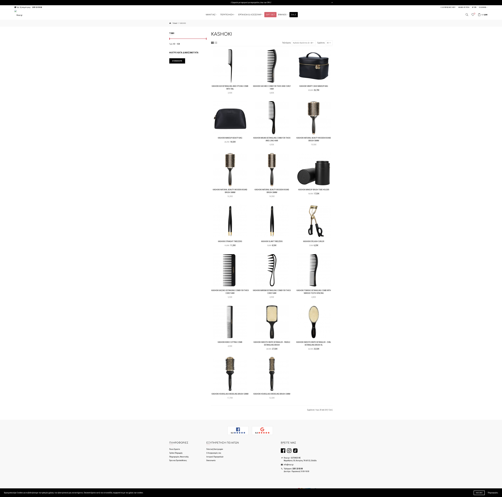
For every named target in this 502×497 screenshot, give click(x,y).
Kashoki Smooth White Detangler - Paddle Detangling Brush (272, 343)
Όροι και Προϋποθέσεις (178, 460)
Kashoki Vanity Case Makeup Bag (314, 86)
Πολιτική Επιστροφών (214, 449)
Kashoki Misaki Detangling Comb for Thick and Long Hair (271, 139)
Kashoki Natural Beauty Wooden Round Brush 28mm (272, 191)
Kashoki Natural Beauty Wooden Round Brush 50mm (313, 139)
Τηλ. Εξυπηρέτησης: (29, 7)
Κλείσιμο (479, 493)
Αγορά (474, 7)
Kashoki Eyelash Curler (313, 241)
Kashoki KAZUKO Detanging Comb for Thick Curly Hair (230, 291)
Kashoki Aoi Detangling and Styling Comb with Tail (230, 87)
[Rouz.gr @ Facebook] (283, 452)
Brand (175, 23)
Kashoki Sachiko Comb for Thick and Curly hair (272, 87)
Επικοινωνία (210, 460)
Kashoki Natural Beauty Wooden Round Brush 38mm (230, 191)
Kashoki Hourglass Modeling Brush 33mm (271, 394)
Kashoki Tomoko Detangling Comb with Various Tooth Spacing (314, 291)
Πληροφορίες (493, 493)
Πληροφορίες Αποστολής (179, 457)
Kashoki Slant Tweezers (272, 241)
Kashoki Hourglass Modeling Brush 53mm (230, 394)
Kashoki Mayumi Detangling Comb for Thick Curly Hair (272, 291)
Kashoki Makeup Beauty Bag (230, 138)
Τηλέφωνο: (293, 469)
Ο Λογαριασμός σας (213, 453)
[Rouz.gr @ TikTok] (295, 452)
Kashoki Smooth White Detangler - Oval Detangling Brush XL (313, 343)
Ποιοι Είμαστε (174, 449)
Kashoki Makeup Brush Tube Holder (313, 189)
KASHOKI (183, 23)
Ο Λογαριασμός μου (448, 7)
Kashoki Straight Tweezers (230, 241)
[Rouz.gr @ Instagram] (288, 452)
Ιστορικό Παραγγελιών (214, 457)
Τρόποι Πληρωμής (176, 453)
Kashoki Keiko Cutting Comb (230, 342)
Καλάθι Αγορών (463, 7)
